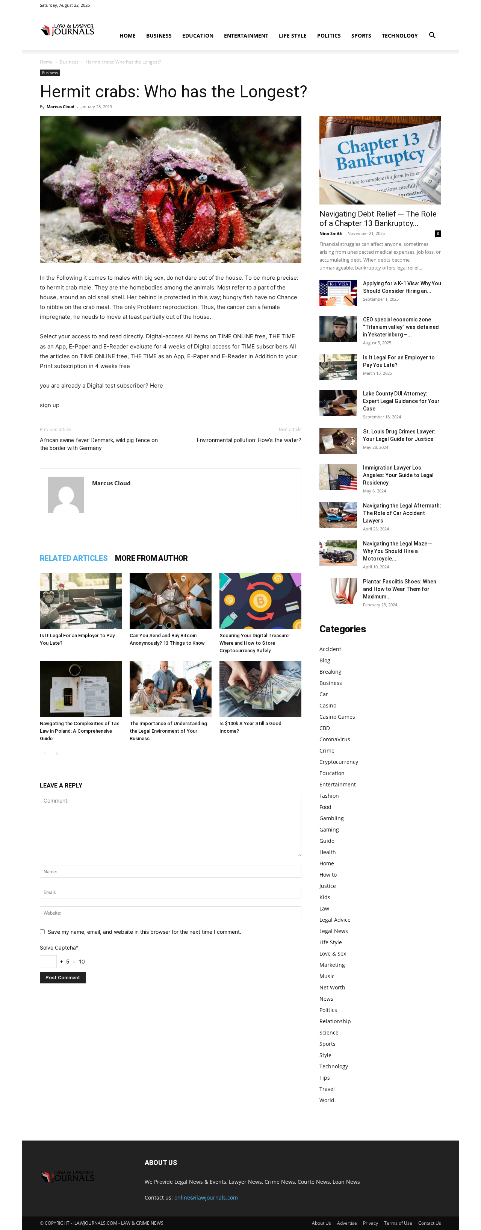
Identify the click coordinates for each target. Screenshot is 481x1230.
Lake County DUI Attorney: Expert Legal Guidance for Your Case (401, 401)
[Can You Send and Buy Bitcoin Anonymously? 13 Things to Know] (171, 601)
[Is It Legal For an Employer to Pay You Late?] (81, 601)
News (326, 998)
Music (326, 976)
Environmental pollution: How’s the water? (249, 440)
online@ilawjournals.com (206, 1197)
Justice (327, 885)
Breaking (330, 671)
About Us (321, 1223)
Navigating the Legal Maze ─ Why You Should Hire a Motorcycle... (397, 551)
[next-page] (56, 753)
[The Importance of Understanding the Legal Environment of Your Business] (171, 689)
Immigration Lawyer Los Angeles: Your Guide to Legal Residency (398, 475)
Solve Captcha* (59, 947)
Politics (329, 35)
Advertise (347, 1223)
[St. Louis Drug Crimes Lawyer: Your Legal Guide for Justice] (338, 441)
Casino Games (337, 716)
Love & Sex (332, 953)
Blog (324, 660)
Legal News (333, 931)
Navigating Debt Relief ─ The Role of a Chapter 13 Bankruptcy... (378, 218)
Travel (327, 1088)
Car (323, 694)
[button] (432, 36)
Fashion (329, 795)
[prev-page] (44, 753)
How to (328, 874)
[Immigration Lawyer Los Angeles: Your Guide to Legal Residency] (338, 477)
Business (159, 35)
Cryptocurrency (338, 761)
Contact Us (429, 1223)
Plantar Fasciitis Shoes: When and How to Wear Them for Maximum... (399, 589)
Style (325, 1055)
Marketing (332, 964)
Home (127, 35)
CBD (324, 728)
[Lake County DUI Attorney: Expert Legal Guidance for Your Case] (338, 403)
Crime (326, 750)
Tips (324, 1077)
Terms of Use (398, 1223)
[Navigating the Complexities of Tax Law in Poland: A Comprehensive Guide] (81, 689)
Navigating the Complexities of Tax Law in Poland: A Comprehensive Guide (79, 731)
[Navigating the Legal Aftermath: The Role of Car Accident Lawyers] (338, 515)
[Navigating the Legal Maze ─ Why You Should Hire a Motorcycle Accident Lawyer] (338, 553)
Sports (361, 35)
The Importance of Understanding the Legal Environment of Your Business (168, 731)
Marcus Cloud (60, 106)
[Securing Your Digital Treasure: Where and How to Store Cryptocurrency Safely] (260, 601)
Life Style (293, 35)
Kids (324, 897)
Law (324, 908)
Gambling (331, 818)
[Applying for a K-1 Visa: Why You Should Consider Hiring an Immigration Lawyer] (338, 293)
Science (329, 1032)
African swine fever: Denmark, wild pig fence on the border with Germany (99, 444)
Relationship (335, 1021)
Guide (326, 840)
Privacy (370, 1223)
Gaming (329, 829)
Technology (400, 35)
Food (325, 806)
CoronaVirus (334, 739)
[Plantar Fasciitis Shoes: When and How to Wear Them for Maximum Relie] (338, 591)
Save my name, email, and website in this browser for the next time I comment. (144, 932)
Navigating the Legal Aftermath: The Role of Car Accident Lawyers (402, 513)
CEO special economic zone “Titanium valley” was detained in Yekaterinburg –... (401, 327)
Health (327, 852)
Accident (330, 649)
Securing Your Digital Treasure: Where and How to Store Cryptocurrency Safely (254, 643)
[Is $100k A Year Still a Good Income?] (260, 689)
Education (197, 35)
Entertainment (246, 35)
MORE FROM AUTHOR (151, 558)
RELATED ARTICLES (73, 558)
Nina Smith (330, 233)
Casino (327, 705)
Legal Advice (335, 919)
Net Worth (332, 987)
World (326, 1100)
